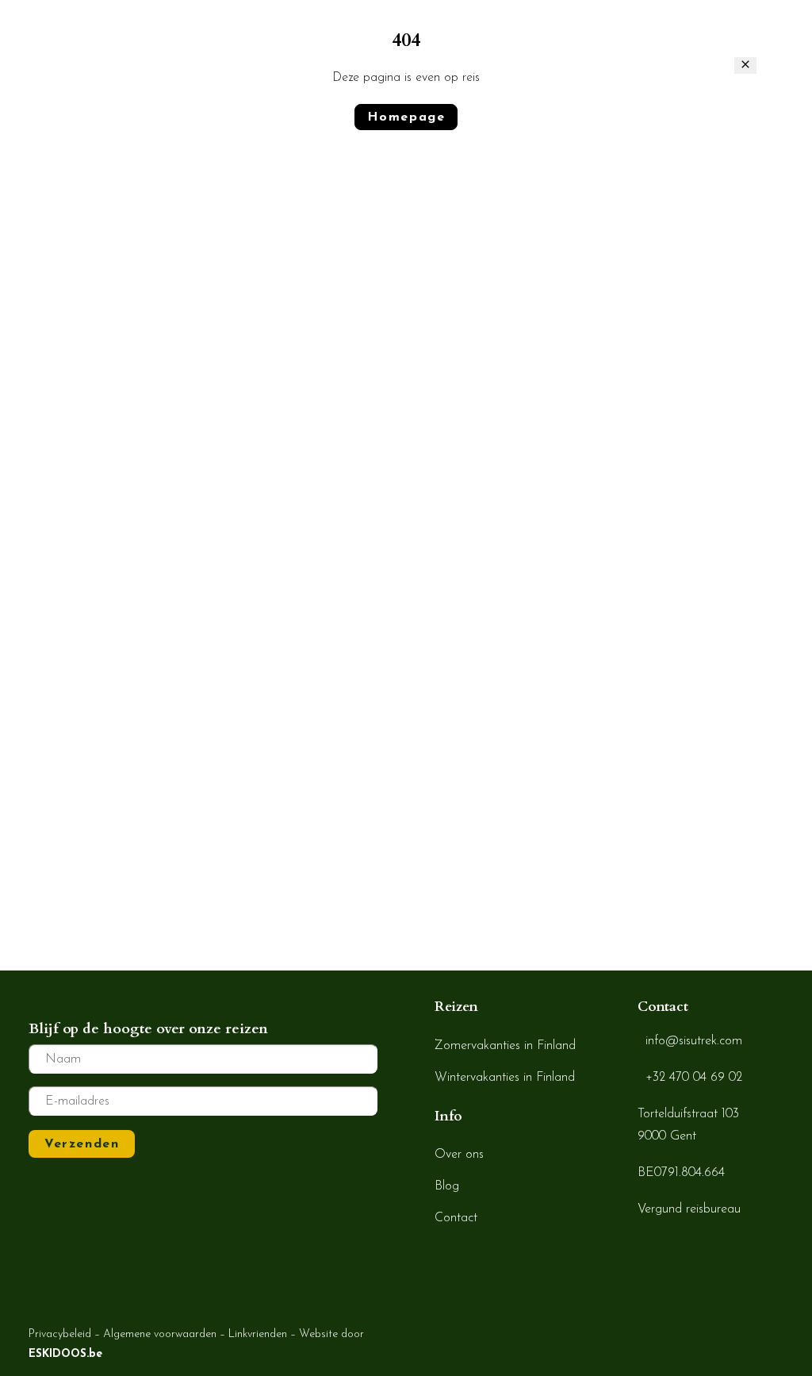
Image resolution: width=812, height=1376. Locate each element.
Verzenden (81, 1144)
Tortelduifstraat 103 (688, 1114)
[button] (796, 35)
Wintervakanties (253, 35)
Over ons (655, 35)
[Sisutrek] (88, 35)
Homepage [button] (406, 117)
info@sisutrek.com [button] (693, 1041)
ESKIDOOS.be (65, 1354)
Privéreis (512, 35)
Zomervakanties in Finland (505, 1046)
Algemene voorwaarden (159, 1334)
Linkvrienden (257, 1334)
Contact (738, 35)
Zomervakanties (395, 35)
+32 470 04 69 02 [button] (693, 1077)
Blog (583, 35)
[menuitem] (256, 35)
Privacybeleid (60, 1334)
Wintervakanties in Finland (505, 1077)
